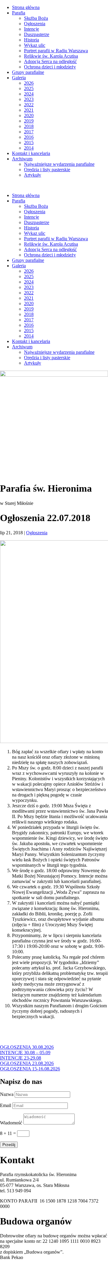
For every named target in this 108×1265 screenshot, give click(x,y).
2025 (29, 88)
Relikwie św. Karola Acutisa (51, 56)
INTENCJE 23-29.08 (20, 1057)
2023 (29, 99)
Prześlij (8, 1144)
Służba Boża (36, 18)
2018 (29, 126)
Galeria (19, 77)
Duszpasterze (36, 34)
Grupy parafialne (28, 72)
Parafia (18, 12)
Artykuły (32, 174)
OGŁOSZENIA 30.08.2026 (27, 1047)
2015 (29, 142)
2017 (29, 131)
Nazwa (7, 1094)
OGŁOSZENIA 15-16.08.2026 (30, 1068)
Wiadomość (11, 1122)
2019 (29, 120)
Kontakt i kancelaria (31, 153)
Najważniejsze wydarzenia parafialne (59, 164)
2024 (29, 93)
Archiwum (22, 158)
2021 (29, 110)
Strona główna (26, 7)
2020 (29, 115)
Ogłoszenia (34, 23)
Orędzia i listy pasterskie (47, 169)
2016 (29, 137)
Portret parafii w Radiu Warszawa (56, 50)
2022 (29, 104)
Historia (31, 39)
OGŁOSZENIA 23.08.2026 (27, 1063)
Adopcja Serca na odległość (50, 61)
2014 (29, 147)
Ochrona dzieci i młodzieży (50, 66)
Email (5, 1105)
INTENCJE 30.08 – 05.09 (25, 1052)
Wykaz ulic (34, 45)
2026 (29, 83)
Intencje (31, 29)
